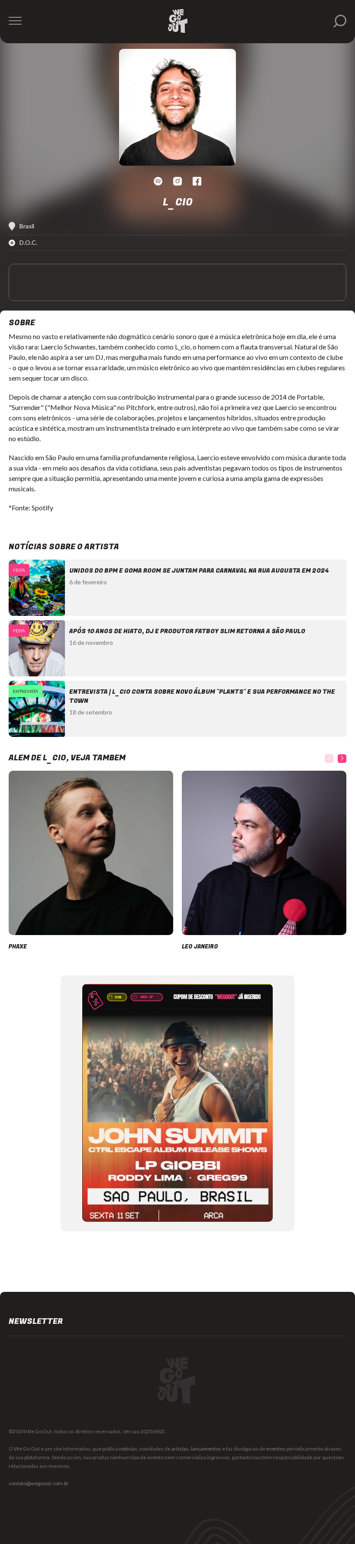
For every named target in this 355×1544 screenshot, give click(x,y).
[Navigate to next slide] (342, 758)
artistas (180, 1448)
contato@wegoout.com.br (39, 1483)
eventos (275, 1448)
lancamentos (206, 1448)
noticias (128, 1448)
